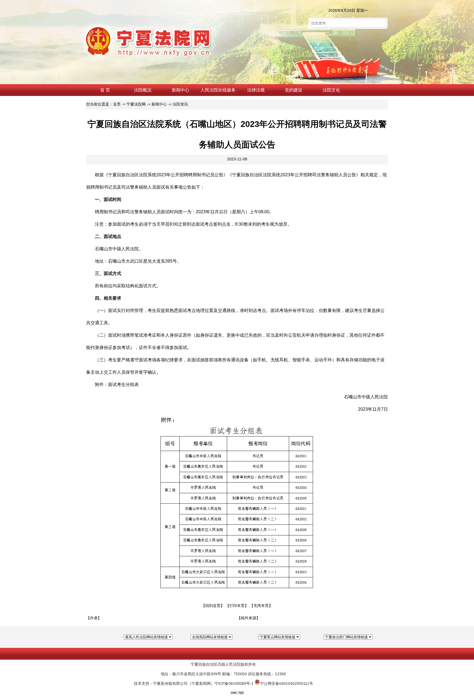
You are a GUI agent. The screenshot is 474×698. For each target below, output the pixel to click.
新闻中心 (180, 90)
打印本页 (237, 605)
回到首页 (213, 605)
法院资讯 (180, 104)
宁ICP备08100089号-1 (234, 683)
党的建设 (293, 90)
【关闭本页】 (261, 605)
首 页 (105, 90)
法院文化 (331, 90)
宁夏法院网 (136, 104)
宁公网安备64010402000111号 (286, 683)
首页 (117, 104)
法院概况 (142, 90)
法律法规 (256, 90)
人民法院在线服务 (218, 90)
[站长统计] (237, 693)
